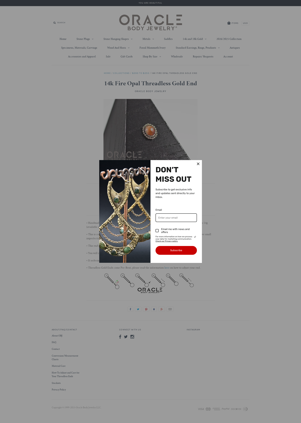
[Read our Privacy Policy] (195, 237)
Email (159, 209)
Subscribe (176, 250)
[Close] (198, 164)
